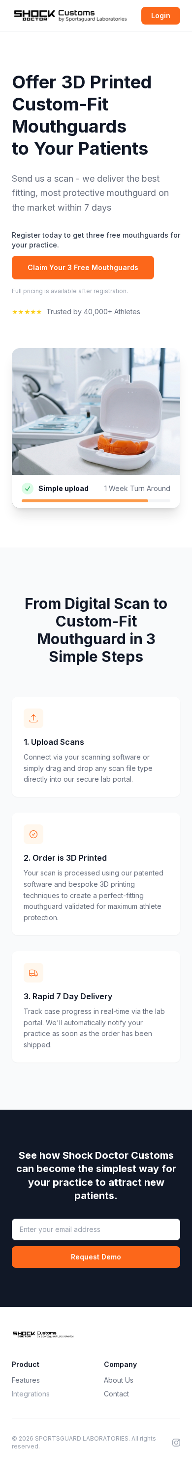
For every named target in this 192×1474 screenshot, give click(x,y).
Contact (116, 1394)
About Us (118, 1380)
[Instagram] (176, 1443)
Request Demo (96, 1257)
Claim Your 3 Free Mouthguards (83, 267)
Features (26, 1380)
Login (160, 15)
